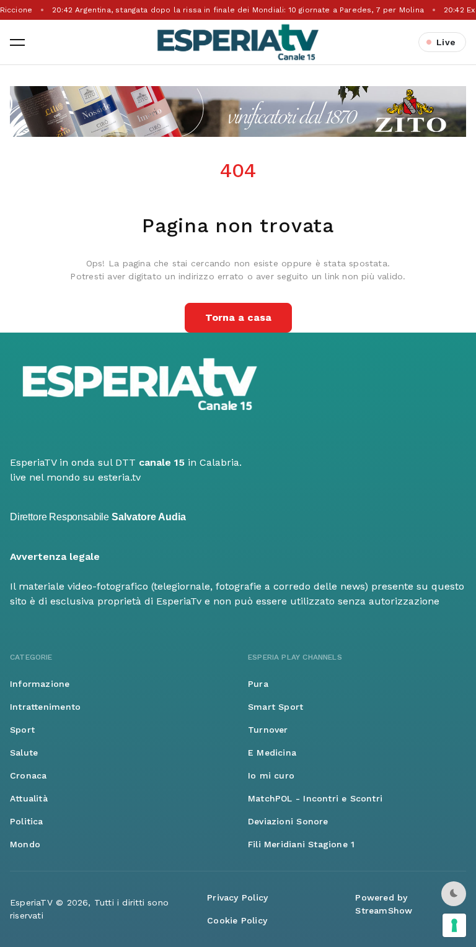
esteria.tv (119, 477)
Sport (22, 730)
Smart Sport (275, 707)
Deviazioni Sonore (288, 821)
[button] (17, 42)
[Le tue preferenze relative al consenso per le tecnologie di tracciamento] (454, 925)
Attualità (29, 798)
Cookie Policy (237, 920)
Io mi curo (271, 775)
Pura (258, 684)
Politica (26, 821)
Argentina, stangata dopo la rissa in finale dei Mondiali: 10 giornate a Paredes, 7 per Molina (238, 10)
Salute (24, 752)
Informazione (40, 684)
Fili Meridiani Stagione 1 (301, 844)
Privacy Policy (237, 897)
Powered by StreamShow (383, 903)
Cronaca (28, 775)
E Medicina (272, 752)
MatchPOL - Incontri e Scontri (315, 798)
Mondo (25, 844)
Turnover (268, 730)
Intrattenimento (45, 707)
